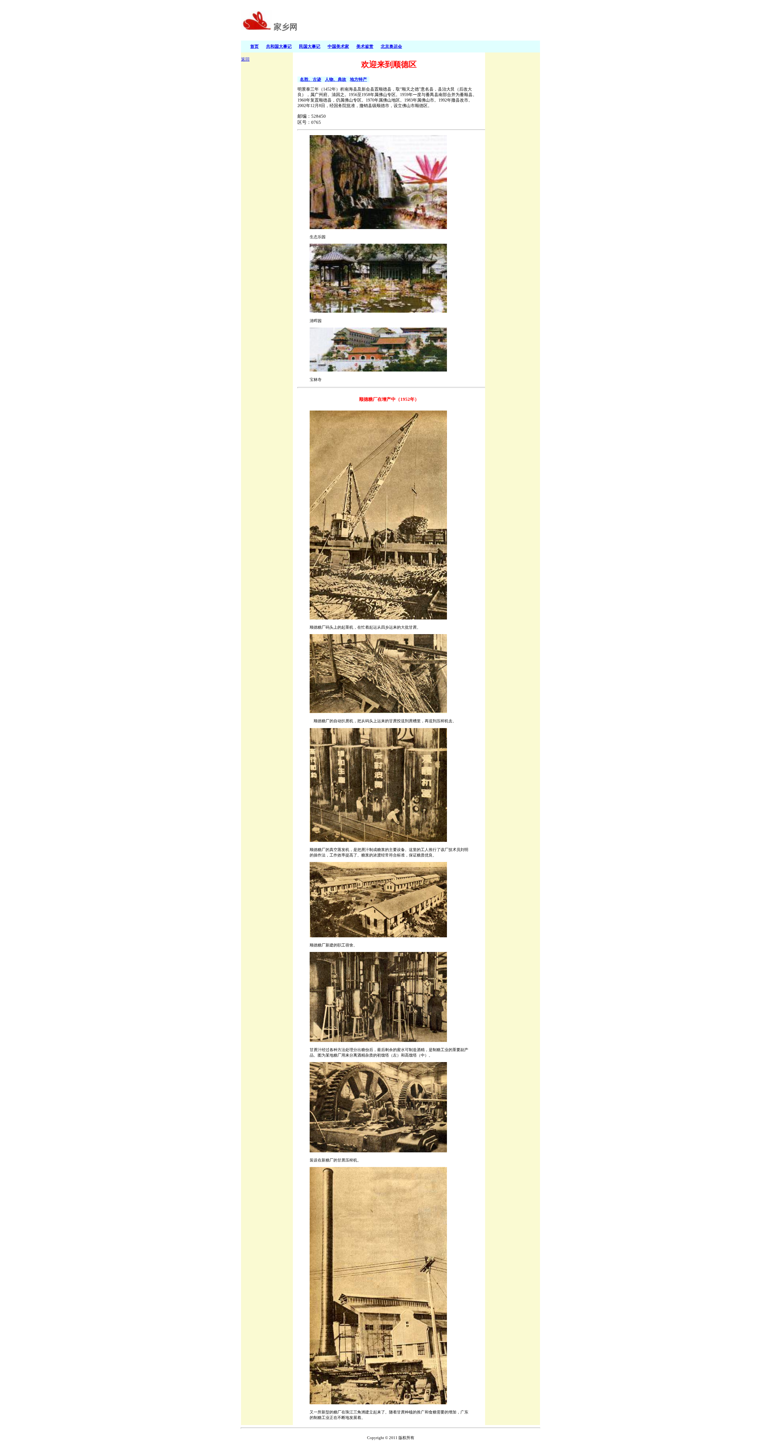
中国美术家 (338, 46)
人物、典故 (335, 79)
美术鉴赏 (364, 46)
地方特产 (358, 79)
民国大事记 (309, 46)
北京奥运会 (391, 46)
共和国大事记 (279, 46)
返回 (245, 59)
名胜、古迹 (310, 79)
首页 (254, 46)
